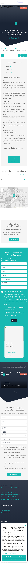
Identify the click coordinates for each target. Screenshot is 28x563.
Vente (2, 49)
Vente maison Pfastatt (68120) (8, 497)
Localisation (4, 434)
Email (3, 271)
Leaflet (15, 207)
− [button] (1, 191)
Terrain (6, 49)
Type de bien (4, 431)
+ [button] (1, 189)
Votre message (6, 287)
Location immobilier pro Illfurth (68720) (10, 499)
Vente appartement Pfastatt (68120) (10, 487)
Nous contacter (5, 515)
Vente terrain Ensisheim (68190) (9, 492)
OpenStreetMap (20, 207)
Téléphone (4, 275)
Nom (3, 267)
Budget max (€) (6, 439)
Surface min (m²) (6, 442)
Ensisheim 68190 (14, 49)
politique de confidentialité (10, 315)
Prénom (4, 264)
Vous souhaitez (4, 282)
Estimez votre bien (5, 508)
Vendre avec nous (5, 510)
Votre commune (6, 279)
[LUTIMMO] (22, 2)
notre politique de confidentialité (9, 553)
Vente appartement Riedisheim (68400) (10, 494)
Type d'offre (4, 427)
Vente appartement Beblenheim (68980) (11, 490)
